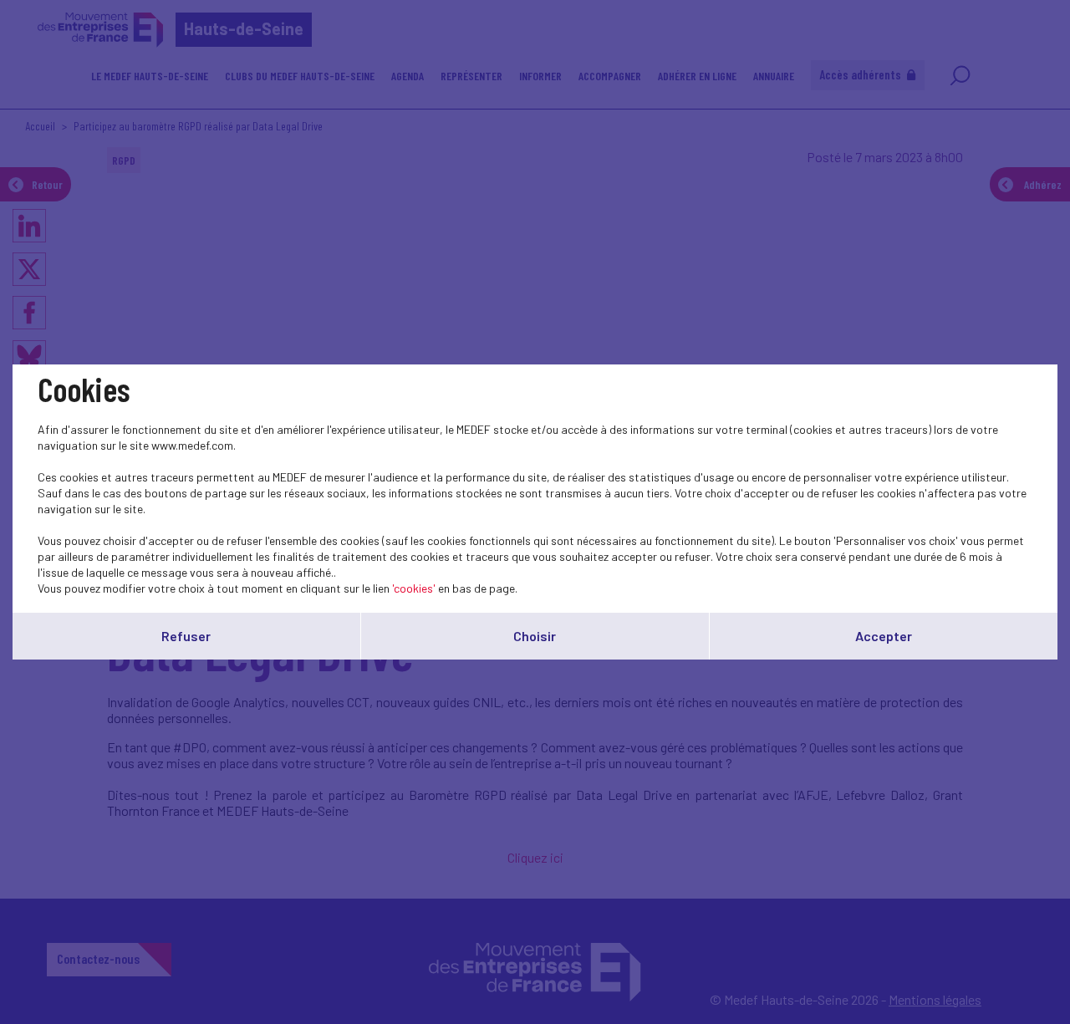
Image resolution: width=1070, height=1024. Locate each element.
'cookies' (414, 588)
